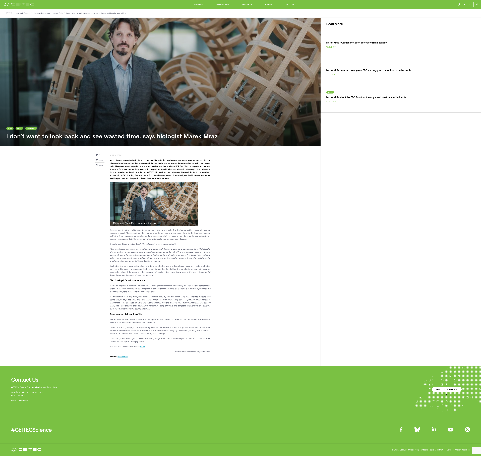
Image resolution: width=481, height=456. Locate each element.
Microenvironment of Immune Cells (48, 13)
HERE (142, 346)
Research (198, 4)
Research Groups (23, 13)
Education (247, 4)
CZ (469, 4)
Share (100, 155)
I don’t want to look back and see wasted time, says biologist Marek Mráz (96, 13)
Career (268, 4)
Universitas (122, 356)
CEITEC (9, 13)
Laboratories (222, 4)
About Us (289, 4)
